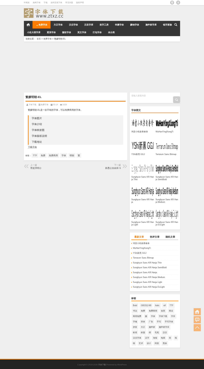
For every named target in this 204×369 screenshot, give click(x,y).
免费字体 (47, 39)
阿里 (157, 343)
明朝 (72, 155)
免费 (143, 311)
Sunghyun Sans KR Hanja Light (147, 282)
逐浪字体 (51, 32)
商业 (171, 311)
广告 (151, 321)
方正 (143, 327)
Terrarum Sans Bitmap (143, 258)
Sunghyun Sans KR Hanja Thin (147, 263)
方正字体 (58, 24)
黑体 (165, 343)
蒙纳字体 (134, 24)
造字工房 (104, 24)
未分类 (111, 32)
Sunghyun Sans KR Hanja (145, 272)
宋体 (143, 321)
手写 (159, 321)
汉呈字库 (88, 24)
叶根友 (27, 2)
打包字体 (97, 32)
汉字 (147, 338)
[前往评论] (197, 319)
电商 (163, 338)
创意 (163, 311)
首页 (28, 25)
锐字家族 (167, 24)
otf (164, 305)
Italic (157, 305)
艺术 (141, 343)
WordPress (122, 365)
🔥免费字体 (41, 24)
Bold (135, 305)
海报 (155, 338)
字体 (153, 316)
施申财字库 (151, 24)
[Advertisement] (102, 67)
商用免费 (137, 316)
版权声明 (80, 2)
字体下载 (163, 316)
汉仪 (165, 332)
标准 (135, 332)
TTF (171, 305)
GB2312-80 (146, 305)
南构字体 (36, 2)
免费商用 (153, 311)
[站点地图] (172, 2)
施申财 (152, 327)
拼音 (135, 327)
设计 (149, 343)
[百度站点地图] (178, 2)
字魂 (45, 2)
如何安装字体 (56, 2)
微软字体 (66, 32)
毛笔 (157, 332)
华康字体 (119, 24)
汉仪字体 (73, 24)
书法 (135, 311)
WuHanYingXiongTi (142, 248)
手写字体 (169, 321)
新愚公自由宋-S (113, 168)
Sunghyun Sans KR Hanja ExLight (149, 287)
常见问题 (69, 2)
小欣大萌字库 (33, 32)
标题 (143, 332)
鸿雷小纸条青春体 (141, 243)
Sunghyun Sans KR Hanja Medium (149, 277)
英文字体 (81, 32)
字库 (173, 316)
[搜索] (175, 25)
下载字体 (32, 147)
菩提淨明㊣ (35, 168)
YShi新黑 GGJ (139, 253)
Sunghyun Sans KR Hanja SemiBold (150, 267)
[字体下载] (44, 9)
